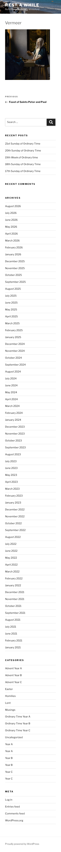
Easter (9, 689)
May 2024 (11, 392)
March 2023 (12, 488)
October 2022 (13, 523)
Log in (8, 799)
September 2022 (15, 530)
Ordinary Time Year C (17, 730)
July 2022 (10, 543)
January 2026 (13, 254)
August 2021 (12, 619)
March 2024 (12, 406)
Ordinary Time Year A (17, 716)
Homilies (10, 696)
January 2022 (13, 585)
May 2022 (11, 557)
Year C (9, 771)
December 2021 (14, 592)
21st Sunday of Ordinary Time (22, 143)
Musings (10, 709)
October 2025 (13, 275)
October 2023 (13, 440)
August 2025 (13, 288)
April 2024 (11, 399)
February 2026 (14, 247)
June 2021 (11, 633)
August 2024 (13, 371)
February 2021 (13, 640)
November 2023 (15, 433)
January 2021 (13, 647)
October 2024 (13, 357)
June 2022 (11, 550)
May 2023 (11, 474)
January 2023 (13, 502)
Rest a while (22, 5)
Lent (8, 702)
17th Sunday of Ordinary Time (22, 171)
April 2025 (11, 316)
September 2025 (15, 281)
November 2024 (15, 350)
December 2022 (15, 509)
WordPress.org (14, 820)
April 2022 (11, 564)
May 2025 (11, 309)
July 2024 (11, 378)
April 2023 (11, 481)
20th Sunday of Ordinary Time (23, 150)
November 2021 (14, 599)
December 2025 (15, 261)
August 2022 (13, 537)
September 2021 (15, 612)
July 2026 (11, 212)
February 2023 (14, 495)
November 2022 (15, 516)
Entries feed (12, 806)
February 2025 (14, 330)
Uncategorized (14, 737)
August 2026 (13, 206)
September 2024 (15, 364)
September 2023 (15, 447)
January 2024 (13, 419)
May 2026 (11, 226)
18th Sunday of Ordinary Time (23, 164)
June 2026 (11, 219)
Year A (9, 744)
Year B (9, 758)
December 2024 (15, 343)
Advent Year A (13, 668)
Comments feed (15, 813)
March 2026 (12, 240)
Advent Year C (13, 682)
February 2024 (14, 412)
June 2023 (11, 468)
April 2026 (11, 233)
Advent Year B (13, 675)
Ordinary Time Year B (17, 723)
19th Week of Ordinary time (21, 157)
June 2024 (11, 385)
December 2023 (15, 426)
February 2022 (14, 578)
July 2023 (11, 461)
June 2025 (11, 302)
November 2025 (15, 268)
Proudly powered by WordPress (22, 843)
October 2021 (13, 606)
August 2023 (13, 454)
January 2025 (13, 337)
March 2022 (12, 571)
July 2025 (11, 295)
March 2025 (12, 323)
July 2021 (10, 626)
